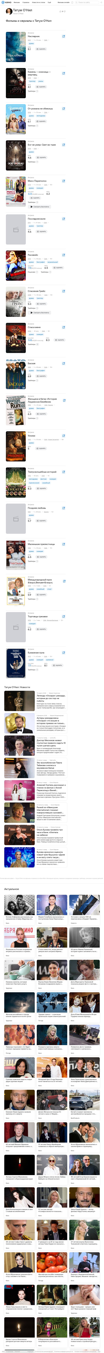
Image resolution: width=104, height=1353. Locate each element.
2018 (29, 112)
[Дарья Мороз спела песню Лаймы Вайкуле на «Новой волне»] (52, 1170)
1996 (29, 367)
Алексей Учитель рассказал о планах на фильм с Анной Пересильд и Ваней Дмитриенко (51, 788)
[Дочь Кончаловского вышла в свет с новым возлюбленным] (19, 1202)
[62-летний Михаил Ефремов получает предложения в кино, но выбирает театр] (19, 1137)
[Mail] (3, 2)
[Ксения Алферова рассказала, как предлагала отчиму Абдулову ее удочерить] (19, 910)
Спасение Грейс (36, 291)
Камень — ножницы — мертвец (39, 73)
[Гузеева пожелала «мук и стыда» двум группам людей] (19, 1072)
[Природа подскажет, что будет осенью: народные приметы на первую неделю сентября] (19, 1040)
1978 (29, 586)
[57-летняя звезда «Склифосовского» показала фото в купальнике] (52, 1202)
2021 (29, 40)
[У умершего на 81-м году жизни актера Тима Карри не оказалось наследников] (52, 1235)
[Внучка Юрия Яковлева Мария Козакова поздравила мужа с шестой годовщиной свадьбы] (52, 975)
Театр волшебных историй (42, 472)
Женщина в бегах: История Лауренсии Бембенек (42, 400)
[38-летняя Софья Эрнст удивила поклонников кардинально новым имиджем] (19, 1235)
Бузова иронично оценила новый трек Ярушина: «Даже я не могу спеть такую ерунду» (51, 855)
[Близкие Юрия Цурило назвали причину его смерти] (19, 1105)
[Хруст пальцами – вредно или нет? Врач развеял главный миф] (84, 1300)
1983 (29, 439)
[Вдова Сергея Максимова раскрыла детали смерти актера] (19, 1332)
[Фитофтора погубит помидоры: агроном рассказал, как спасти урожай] (52, 1267)
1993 (29, 405)
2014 (29, 185)
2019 (29, 78)
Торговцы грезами (38, 616)
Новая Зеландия (53, 439)
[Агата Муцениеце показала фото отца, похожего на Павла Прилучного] (19, 1267)
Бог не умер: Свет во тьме (42, 145)
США (45, 40)
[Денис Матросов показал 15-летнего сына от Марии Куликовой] (52, 1105)
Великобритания (52, 620)
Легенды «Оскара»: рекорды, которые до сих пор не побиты (51, 698)
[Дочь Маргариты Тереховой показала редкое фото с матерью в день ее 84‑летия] (84, 975)
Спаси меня (34, 327)
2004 (29, 331)
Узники (31, 436)
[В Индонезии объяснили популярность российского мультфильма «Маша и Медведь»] (52, 1332)
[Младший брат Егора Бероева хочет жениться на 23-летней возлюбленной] (52, 1072)
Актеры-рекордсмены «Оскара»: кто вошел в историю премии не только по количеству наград (50, 721)
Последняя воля (36, 219)
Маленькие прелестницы (41, 544)
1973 (29, 656)
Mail (3, 1351)
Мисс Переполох (37, 181)
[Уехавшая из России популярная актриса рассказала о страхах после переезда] (19, 942)
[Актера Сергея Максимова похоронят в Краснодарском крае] (19, 1170)
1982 (29, 475)
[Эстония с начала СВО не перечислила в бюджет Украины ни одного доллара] (84, 910)
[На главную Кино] (7, 2)
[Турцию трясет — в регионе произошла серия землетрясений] (52, 1007)
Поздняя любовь (37, 508)
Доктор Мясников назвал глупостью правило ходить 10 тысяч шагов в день (51, 743)
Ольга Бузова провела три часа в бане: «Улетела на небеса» (50, 832)
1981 (29, 512)
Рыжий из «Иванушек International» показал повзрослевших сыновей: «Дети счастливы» (49, 810)
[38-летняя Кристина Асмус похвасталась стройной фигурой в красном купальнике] (84, 1332)
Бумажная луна (36, 652)
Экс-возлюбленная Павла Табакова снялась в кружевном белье (49, 765)
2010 (29, 259)
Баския (31, 363)
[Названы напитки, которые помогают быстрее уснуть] (19, 975)
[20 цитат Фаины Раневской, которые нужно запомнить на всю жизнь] (84, 942)
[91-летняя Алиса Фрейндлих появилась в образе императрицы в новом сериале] (52, 1137)
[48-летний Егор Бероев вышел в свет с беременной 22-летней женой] (84, 1170)
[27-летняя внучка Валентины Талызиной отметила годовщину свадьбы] (84, 1235)
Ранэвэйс (33, 255)
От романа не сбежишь (40, 108)
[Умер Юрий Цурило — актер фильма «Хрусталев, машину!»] (84, 1202)
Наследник (34, 36)
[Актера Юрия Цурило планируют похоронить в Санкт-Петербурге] (52, 1300)
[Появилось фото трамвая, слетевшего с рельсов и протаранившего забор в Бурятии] (84, 1040)
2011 (29, 222)
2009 (29, 295)
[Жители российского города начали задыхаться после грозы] (19, 1007)
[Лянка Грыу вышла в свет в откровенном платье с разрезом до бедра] (19, 1300)
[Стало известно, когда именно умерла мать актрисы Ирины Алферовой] (52, 942)
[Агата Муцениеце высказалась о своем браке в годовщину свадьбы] (84, 1137)
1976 (29, 620)
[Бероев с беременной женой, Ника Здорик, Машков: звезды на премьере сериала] (84, 1267)
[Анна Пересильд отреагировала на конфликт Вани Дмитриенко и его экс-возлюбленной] (84, 1072)
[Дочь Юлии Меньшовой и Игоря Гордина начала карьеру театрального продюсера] (84, 1007)
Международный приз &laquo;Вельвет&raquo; (40, 581)
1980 (29, 548)
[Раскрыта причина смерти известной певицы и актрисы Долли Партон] (52, 1040)
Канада (50, 405)
